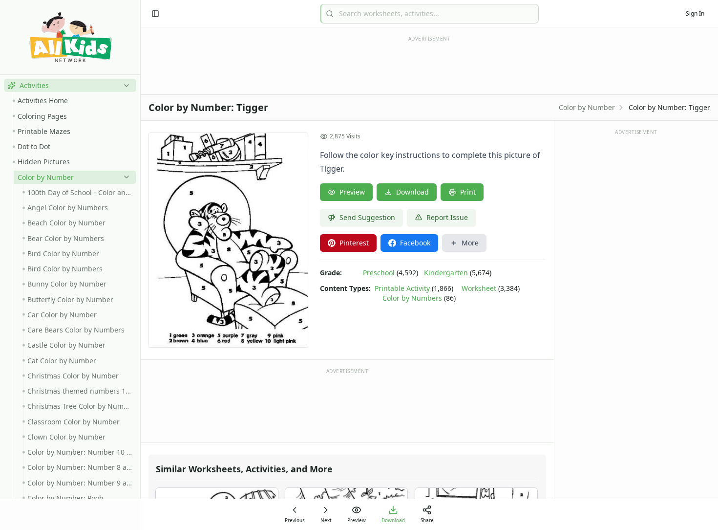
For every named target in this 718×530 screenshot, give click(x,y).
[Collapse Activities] (124, 85)
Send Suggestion (367, 217)
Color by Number (587, 107)
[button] (70, 85)
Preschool (379, 272)
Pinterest (354, 242)
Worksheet (479, 288)
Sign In (695, 13)
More (470, 242)
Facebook (415, 242)
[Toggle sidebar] (155, 13)
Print (468, 192)
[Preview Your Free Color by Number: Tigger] (228, 240)
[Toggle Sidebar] (140, 265)
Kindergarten (446, 272)
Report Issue (447, 217)
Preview (352, 192)
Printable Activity (402, 288)
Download (412, 192)
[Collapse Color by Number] (124, 177)
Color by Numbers (412, 298)
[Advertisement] (347, 405)
